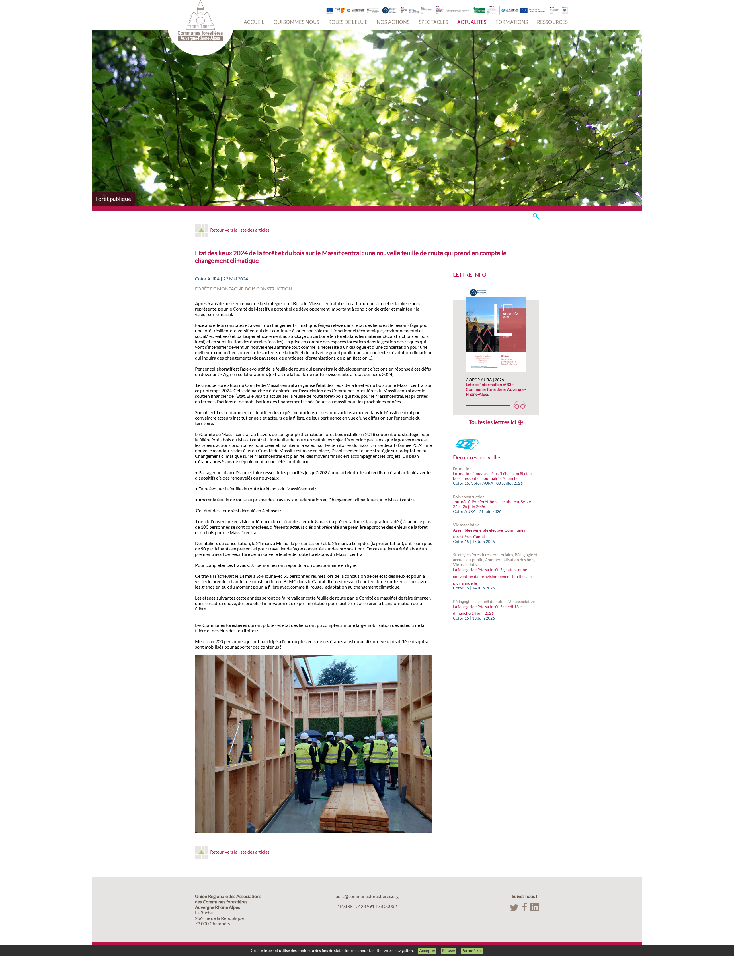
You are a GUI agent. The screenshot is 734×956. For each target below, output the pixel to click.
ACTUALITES (471, 22)
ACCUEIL (254, 22)
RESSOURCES (552, 22)
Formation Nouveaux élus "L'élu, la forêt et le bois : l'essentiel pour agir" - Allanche (492, 476)
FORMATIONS (511, 22)
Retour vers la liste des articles (240, 229)
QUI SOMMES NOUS (296, 22)
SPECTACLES (433, 22)
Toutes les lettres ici (492, 422)
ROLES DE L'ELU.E (348, 22)
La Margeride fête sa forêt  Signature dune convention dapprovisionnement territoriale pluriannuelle (492, 576)
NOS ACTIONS (393, 22)
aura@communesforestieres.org (367, 896)
